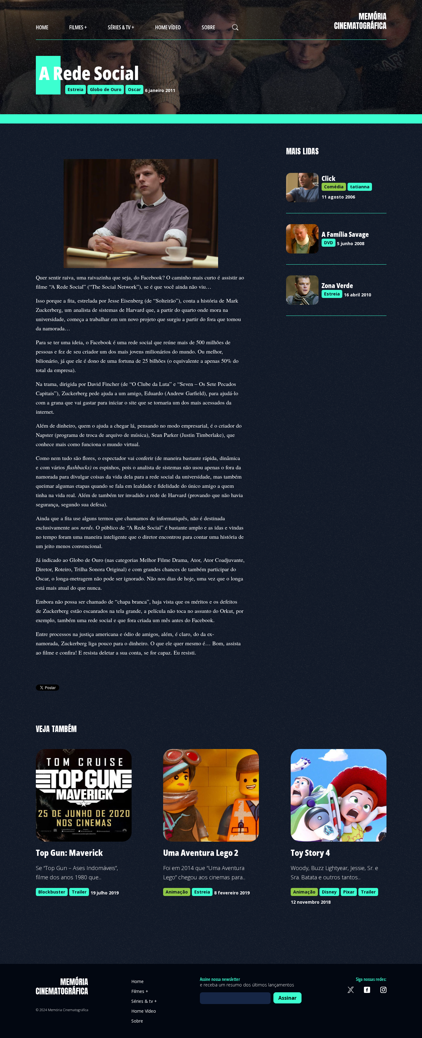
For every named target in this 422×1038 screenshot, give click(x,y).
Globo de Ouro (105, 89)
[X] (351, 990)
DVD (328, 242)
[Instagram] (383, 990)
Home (42, 27)
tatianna (359, 187)
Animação (177, 892)
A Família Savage (345, 234)
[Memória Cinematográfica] (360, 25)
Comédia (334, 187)
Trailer (79, 892)
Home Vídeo (168, 27)
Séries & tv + (121, 27)
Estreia (75, 89)
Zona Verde (337, 285)
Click (328, 178)
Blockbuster (51, 892)
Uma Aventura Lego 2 (200, 852)
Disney (329, 892)
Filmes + (78, 27)
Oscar (134, 89)
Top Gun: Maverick (69, 852)
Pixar (348, 892)
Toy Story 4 (310, 852)
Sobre (208, 27)
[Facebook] (367, 990)
